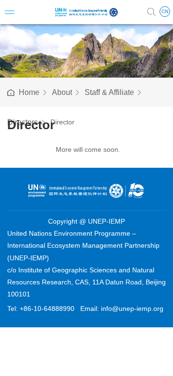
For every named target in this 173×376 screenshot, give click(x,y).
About (62, 92)
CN (164, 11)
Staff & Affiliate (109, 92)
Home (29, 92)
